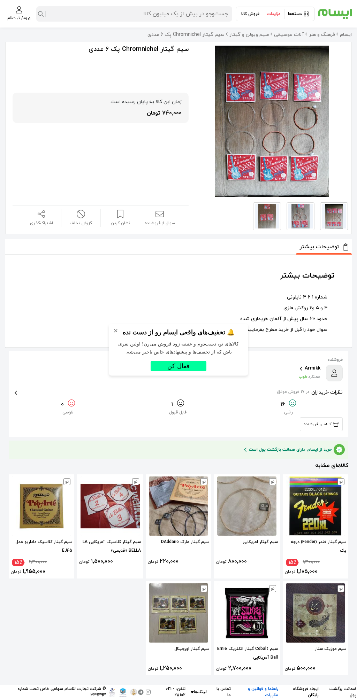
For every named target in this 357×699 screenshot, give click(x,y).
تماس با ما (224, 692)
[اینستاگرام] (148, 692)
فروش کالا (250, 14)
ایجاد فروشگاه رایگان (306, 692)
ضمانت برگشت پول (342, 692)
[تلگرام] (141, 692)
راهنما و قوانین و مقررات (263, 692)
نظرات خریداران (310, 392)
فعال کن (178, 365)
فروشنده (335, 360)
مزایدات (274, 14)
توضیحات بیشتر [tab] (319, 247)
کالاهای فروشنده (318, 424)
